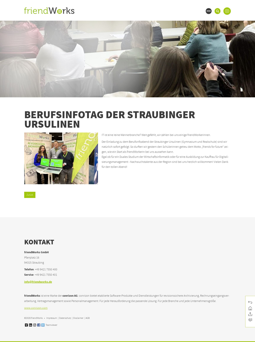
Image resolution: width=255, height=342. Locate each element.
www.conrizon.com (36, 308)
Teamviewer (51, 325)
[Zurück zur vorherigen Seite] (250, 302)
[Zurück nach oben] (250, 314)
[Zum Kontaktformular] (250, 320)
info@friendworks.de (38, 282)
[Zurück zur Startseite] (250, 308)
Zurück (30, 194)
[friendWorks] (49, 11)
